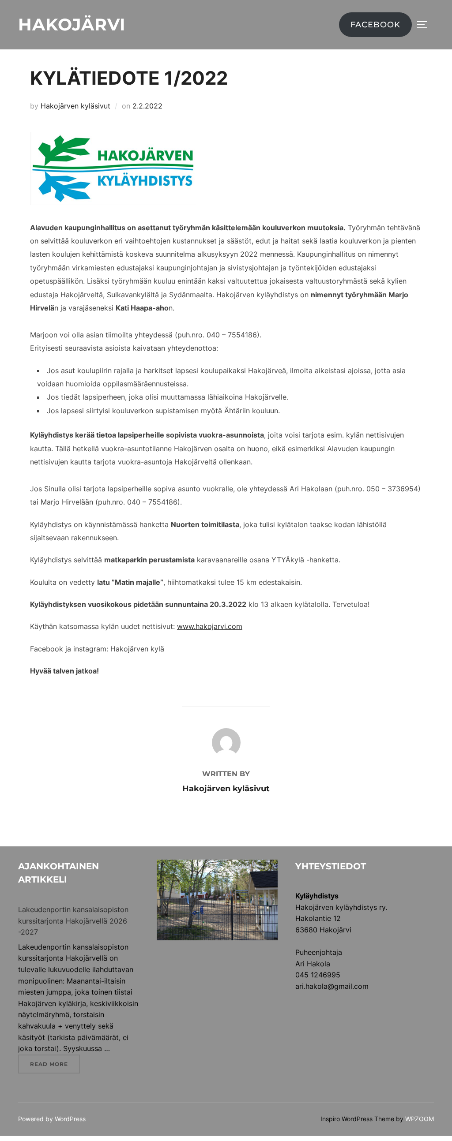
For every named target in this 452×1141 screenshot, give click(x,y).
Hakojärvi (71, 24)
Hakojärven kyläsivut (75, 105)
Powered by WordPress (52, 1118)
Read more (55, 1063)
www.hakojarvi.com (209, 626)
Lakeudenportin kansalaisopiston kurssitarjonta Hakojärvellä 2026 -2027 (73, 920)
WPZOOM (419, 1118)
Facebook (375, 25)
